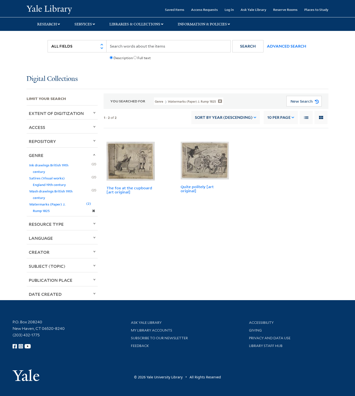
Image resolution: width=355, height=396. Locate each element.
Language (41, 238)
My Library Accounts (151, 330)
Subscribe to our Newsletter (159, 338)
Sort (224, 117)
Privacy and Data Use (270, 338)
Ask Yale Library (253, 9)
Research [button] (47, 24)
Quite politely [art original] (197, 188)
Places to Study (316, 9)
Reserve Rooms (285, 9)
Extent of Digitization (56, 113)
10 (279, 117)
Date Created (45, 294)
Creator (39, 252)
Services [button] (83, 24)
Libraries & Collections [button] (134, 24)
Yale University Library (49, 9)
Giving (255, 330)
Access (37, 127)
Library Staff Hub (266, 346)
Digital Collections (52, 79)
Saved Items (174, 9)
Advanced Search (286, 46)
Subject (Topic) (47, 266)
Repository (42, 141)
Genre (36, 155)
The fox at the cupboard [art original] (129, 189)
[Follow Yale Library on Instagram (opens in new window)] (21, 346)
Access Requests (204, 9)
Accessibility (261, 323)
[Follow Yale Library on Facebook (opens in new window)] (15, 346)
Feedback (140, 346)
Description (123, 58)
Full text (144, 58)
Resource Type (46, 224)
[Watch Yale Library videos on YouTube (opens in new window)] (28, 346)
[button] (247, 46)
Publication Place (50, 280)
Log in (229, 9)
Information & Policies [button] (202, 24)
